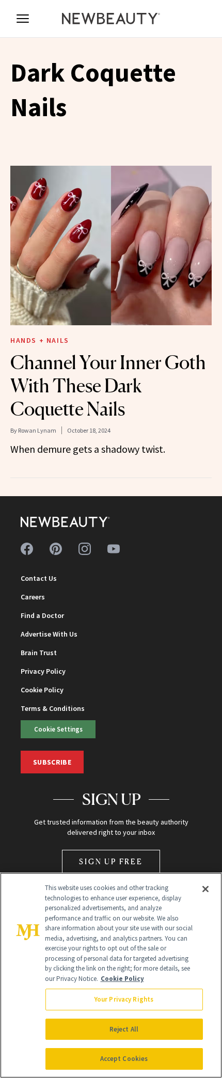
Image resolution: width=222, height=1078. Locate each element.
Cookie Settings (58, 729)
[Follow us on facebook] (27, 549)
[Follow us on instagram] (84, 549)
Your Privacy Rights (123, 999)
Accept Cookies (124, 1058)
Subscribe (52, 762)
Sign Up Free (111, 861)
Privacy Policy (43, 671)
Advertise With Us (49, 634)
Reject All (123, 1029)
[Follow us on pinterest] (56, 549)
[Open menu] (22, 18)
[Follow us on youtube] (113, 549)
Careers (33, 596)
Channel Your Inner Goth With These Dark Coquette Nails (108, 385)
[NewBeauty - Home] (111, 18)
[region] (111, 975)
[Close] (205, 889)
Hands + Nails (39, 340)
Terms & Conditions (53, 708)
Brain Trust (39, 652)
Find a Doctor (42, 615)
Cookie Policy (42, 689)
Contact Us (39, 578)
